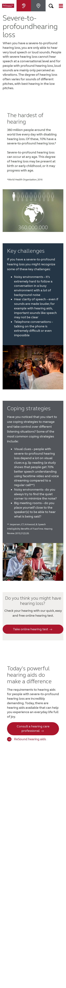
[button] (51, 5)
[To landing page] (8, 5)
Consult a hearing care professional (33, 728)
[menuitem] (24, 5)
